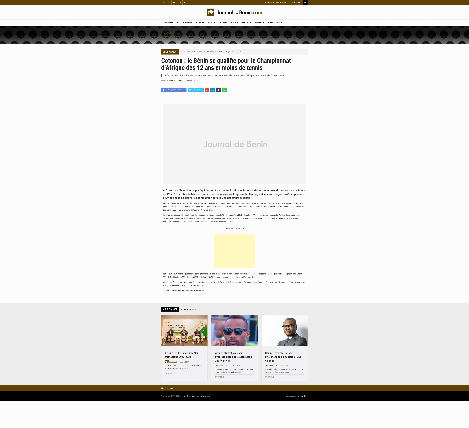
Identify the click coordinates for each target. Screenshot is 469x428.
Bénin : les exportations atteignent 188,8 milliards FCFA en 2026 (283, 357)
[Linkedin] (212, 90)
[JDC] (234, 12)
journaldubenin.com (187, 396)
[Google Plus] (207, 90)
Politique (167, 23)
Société (199, 23)
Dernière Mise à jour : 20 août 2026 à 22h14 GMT (282, 2)
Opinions (245, 23)
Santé (234, 23)
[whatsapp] (224, 90)
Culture (222, 23)
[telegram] (218, 90)
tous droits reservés (203, 396)
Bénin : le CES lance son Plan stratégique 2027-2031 (219, 51)
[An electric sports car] (184, 330)
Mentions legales (167, 388)
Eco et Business (184, 23)
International (274, 23)
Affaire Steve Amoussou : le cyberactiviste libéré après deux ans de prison (233, 357)
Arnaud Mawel (176, 81)
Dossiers (259, 23)
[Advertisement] (234, 251)
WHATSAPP (201, 290)
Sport (211, 23)
